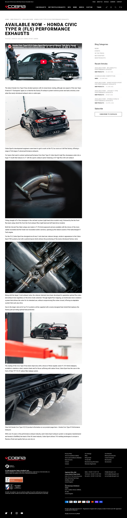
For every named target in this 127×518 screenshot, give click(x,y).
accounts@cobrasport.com (112, 476)
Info (69, 7)
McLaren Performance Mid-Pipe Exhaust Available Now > (19, 2)
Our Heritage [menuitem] (88, 453)
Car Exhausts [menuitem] (108, 453)
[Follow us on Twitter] (6, 513)
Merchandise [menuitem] (108, 459)
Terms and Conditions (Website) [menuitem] (73, 457)
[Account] (111, 7)
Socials (106, 2)
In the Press (99, 53)
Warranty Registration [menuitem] (90, 464)
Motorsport (99, 55)
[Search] (115, 7)
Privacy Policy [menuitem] (68, 453)
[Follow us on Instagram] (17, 513)
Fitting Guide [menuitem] (88, 457)
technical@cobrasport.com (112, 474)
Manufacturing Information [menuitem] (92, 462)
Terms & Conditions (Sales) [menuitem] (72, 455)
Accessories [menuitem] (108, 462)
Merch (81, 7)
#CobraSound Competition (105, 76)
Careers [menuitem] (67, 464)
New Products (16, 19)
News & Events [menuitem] (69, 459)
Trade (99, 7)
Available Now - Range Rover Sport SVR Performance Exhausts (108, 83)
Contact (119, 2)
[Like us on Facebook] (11, 513)
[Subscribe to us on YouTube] (22, 513)
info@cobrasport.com (110, 472)
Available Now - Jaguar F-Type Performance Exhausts (106, 91)
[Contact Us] (106, 7)
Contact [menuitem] (67, 462)
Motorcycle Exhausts (56, 7)
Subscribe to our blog (108, 114)
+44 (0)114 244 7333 (95, 474)
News (75, 7)
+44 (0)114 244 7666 (95, 476)
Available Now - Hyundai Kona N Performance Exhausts (107, 99)
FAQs (94, 2)
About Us (99, 2)
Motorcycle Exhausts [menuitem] (110, 455)
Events (97, 51)
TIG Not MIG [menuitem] (88, 459)
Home (7, 19)
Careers (112, 2)
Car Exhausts (41, 7)
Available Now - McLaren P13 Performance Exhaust (106, 68)
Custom (89, 7)
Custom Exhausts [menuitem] (109, 457)
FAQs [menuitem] (86, 455)
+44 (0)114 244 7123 (93, 472)
